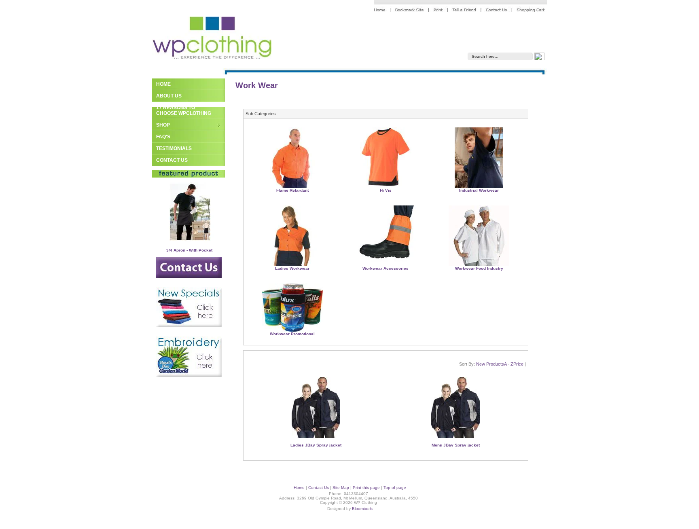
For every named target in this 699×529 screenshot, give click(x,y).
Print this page (366, 487)
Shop (163, 125)
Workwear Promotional (292, 334)
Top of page (394, 487)
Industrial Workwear (479, 190)
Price (518, 364)
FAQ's (163, 137)
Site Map (341, 487)
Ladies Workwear (292, 268)
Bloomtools (362, 508)
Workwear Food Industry (479, 268)
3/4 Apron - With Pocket (189, 250)
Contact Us (172, 160)
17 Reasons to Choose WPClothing (183, 110)
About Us (169, 96)
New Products (490, 364)
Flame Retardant (292, 190)
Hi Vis (386, 190)
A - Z (508, 364)
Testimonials (174, 148)
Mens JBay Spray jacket (456, 445)
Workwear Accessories (385, 268)
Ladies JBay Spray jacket (315, 445)
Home (163, 84)
